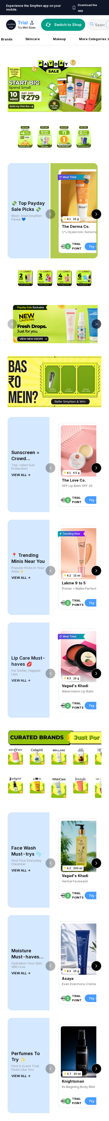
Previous (8, 323)
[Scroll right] (96, 214)
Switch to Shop (68, 24)
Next (92, 323)
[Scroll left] (50, 214)
